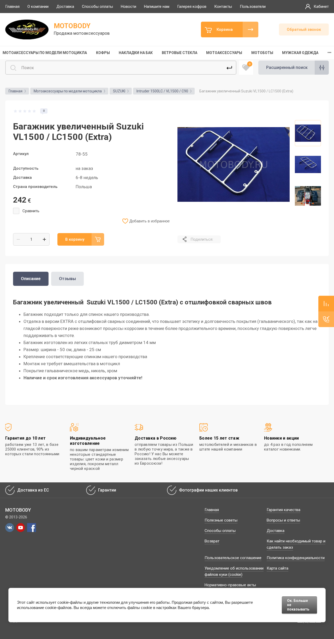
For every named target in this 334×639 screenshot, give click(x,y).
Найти (229, 68)
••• (329, 53)
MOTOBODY (72, 26)
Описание (31, 278)
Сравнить (30, 211)
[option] (233, 164)
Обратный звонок (304, 29)
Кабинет (321, 6)
